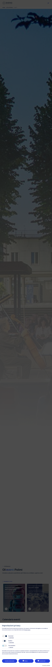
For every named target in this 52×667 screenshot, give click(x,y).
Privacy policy (27, 630)
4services (11, 642)
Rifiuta (26, 661)
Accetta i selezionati (9, 661)
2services (11, 637)
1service (10, 647)
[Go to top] (50, 665)
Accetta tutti (42, 661)
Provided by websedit (46, 665)
